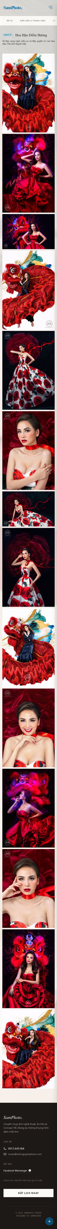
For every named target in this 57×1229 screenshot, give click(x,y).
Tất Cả (10, 21)
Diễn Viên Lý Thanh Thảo (32, 21)
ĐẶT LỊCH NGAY (28, 1193)
